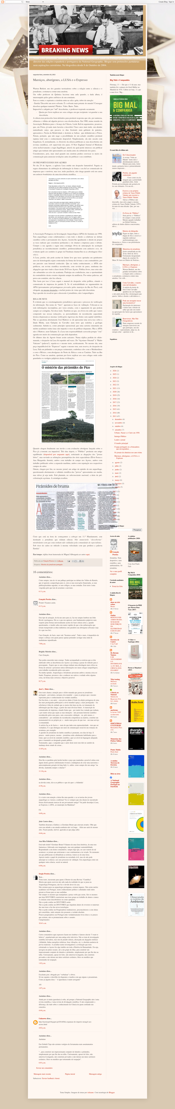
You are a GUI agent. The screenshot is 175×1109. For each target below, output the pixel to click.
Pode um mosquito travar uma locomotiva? (132, 301)
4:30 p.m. (42, 786)
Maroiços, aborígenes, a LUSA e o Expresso (131, 265)
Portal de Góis (117, 586)
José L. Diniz (44, 689)
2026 (115, 370)
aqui (88, 554)
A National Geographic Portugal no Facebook (115, 783)
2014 (115, 412)
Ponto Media (116, 749)
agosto (117, 462)
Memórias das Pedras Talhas (116, 739)
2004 (115, 519)
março (117, 480)
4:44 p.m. (42, 833)
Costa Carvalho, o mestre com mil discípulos (132, 283)
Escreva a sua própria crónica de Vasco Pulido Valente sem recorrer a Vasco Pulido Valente (131, 194)
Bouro (113, 606)
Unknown (42, 1018)
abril (117, 476)
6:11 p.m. (42, 591)
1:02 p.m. (42, 963)
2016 (115, 405)
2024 (115, 377)
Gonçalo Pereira (45, 599)
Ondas (113, 615)
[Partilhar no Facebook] (80, 561)
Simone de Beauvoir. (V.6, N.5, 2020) (116, 698)
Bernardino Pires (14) (116, 728)
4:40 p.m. (42, 813)
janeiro (117, 487)
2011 (115, 495)
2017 (115, 402)
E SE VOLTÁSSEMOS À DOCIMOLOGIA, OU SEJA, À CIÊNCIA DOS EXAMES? (116, 664)
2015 (115, 409)
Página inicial (70, 1074)
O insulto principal (121, 443)
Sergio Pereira (44, 873)
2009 (115, 502)
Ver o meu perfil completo (116, 572)
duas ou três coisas (115, 603)
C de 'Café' (114, 644)
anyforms (114, 710)
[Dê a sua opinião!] (75, 561)
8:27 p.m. (42, 681)
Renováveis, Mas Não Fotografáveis (130, 319)
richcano (91, 1092)
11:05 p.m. (43, 748)
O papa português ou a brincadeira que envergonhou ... (126, 448)
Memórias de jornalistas (131, 249)
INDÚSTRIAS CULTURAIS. (116, 724)
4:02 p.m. (42, 1028)
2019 (115, 395)
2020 (115, 391)
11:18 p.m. (43, 771)
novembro (119, 422)
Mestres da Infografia (130, 231)
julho (117, 466)
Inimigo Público (120, 436)
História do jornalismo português (52, 564)
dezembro (118, 419)
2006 (115, 512)
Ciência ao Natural (115, 693)
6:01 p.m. (42, 1062)
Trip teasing (115, 679)
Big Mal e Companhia (120, 80)
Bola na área (115, 773)
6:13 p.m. (42, 606)
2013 (115, 416)
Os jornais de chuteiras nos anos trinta (128, 452)
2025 (115, 374)
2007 (115, 509)
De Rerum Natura (115, 654)
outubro (118, 426)
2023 (115, 381)
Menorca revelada (114, 682)
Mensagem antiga (95, 1074)
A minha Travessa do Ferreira (115, 762)
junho (117, 469)
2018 (115, 398)
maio (117, 473)
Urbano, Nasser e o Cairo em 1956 (127, 432)
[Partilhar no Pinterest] (83, 561)
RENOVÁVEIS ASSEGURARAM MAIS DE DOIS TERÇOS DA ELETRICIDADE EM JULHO (116, 624)
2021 (115, 388)
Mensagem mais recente (42, 1074)
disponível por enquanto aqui (56, 454)
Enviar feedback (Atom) (51, 1078)
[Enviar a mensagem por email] (73, 561)
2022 (115, 384)
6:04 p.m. (42, 865)
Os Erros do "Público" (131, 213)
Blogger (112, 1092)
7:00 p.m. (42, 643)
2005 (115, 516)
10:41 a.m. (43, 923)
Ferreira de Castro (115, 640)
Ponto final (114, 752)
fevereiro (118, 483)
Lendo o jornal (119, 440)
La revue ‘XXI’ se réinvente (116, 713)
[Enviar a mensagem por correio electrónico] (68, 561)
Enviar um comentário (44, 1068)
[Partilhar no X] (78, 561)
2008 (115, 505)
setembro (118, 430)
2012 (115, 491)
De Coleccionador (129, 155)
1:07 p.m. (42, 988)
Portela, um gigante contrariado (130, 174)
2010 (115, 498)
